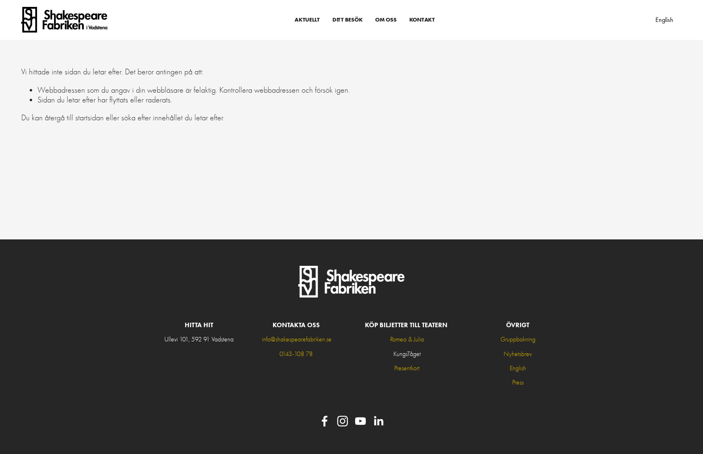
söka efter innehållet (152, 117)
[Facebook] (324, 421)
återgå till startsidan (74, 117)
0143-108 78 (296, 354)
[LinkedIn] (378, 421)
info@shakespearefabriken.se (297, 339)
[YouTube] (360, 421)
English (664, 20)
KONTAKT (422, 19)
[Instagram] (342, 421)
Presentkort (406, 368)
